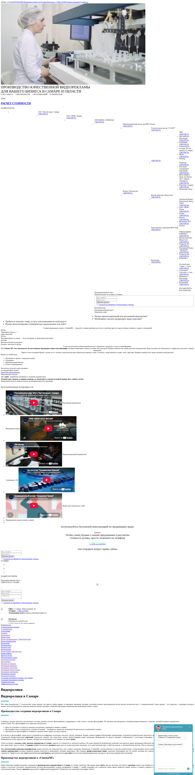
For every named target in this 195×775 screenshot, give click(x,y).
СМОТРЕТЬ (43, 114)
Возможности (29, 2)
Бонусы (38, 2)
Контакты (51, 2)
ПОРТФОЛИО (18, 2)
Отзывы (44, 2)
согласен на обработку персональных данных (116, 305)
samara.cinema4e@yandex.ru (77, 2)
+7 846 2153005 (61, 2)
